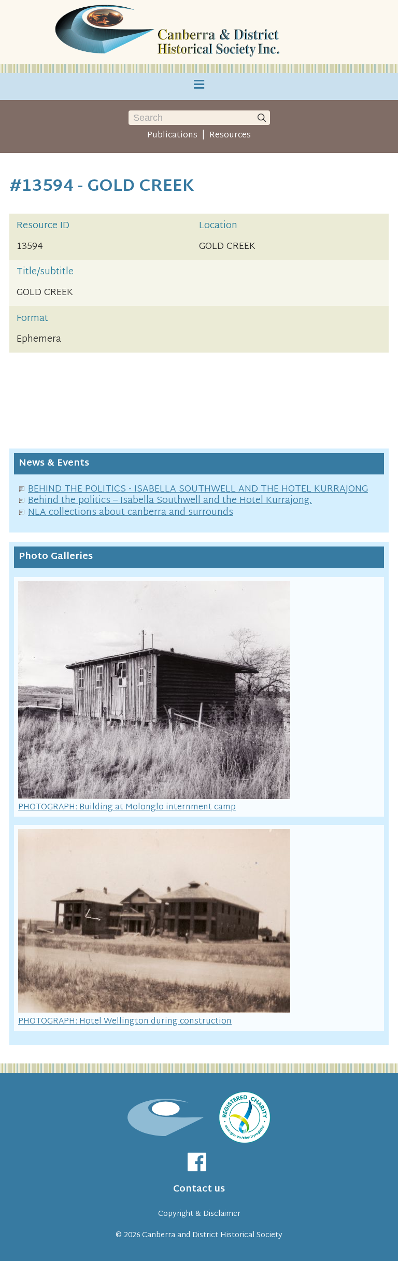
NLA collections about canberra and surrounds (130, 512)
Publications (172, 135)
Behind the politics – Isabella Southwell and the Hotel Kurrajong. (170, 500)
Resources (230, 135)
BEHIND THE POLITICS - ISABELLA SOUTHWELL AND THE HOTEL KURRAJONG (198, 489)
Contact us (199, 1189)
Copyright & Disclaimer (199, 1214)
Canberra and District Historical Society (212, 1235)
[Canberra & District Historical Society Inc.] (169, 32)
